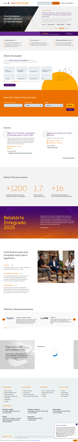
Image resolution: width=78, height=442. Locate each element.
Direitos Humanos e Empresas (46, 71)
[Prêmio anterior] (3, 319)
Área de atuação (28, 102)
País (55, 362)
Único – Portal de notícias (48, 408)
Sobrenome (57, 350)
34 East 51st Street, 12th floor (35, 436)
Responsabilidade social (63, 40)
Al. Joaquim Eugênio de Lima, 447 (11, 428)
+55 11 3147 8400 (32, 430)
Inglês (49, 369)
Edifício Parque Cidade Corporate (10, 437)
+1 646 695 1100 (32, 437)
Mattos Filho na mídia (47, 410)
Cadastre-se (69, 33)
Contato (6, 419)
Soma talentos (64, 414)
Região (46, 102)
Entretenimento (33, 78)
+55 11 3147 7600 (6, 430)
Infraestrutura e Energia (52, 21)
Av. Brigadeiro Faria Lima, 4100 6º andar (38, 428)
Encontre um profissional (10, 102)
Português (41, 369)
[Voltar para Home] (19, 3)
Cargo (38, 362)
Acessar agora (44, 227)
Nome (38, 350)
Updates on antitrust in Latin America (59, 134)
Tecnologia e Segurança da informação (10, 414)
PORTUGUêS (70, 3)
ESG (43, 78)
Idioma (39, 367)
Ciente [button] (75, 440)
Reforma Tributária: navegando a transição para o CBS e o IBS (21, 134)
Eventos (44, 414)
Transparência (7, 417)
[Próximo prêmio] (74, 319)
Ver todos (70, 109)
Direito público (33, 71)
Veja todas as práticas (9, 85)
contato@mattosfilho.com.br (61, 436)
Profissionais (26, 410)
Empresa (56, 356)
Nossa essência (10, 40)
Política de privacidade (61, 375)
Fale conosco (34, 40)
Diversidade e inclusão (11, 273)
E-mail (38, 356)
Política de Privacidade (35, 440)
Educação (7, 78)
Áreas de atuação (27, 408)
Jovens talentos (65, 412)
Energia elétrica (21, 78)
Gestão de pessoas (9, 412)
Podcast (44, 412)
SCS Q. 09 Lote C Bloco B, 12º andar (11, 436)
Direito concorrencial (8, 71)
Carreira (63, 408)
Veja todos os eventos (68, 158)
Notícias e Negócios (47, 10)
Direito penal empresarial (20, 71)
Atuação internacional (28, 412)
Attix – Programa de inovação (30, 414)
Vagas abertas (8, 285)
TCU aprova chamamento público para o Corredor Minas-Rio (56, 14)
